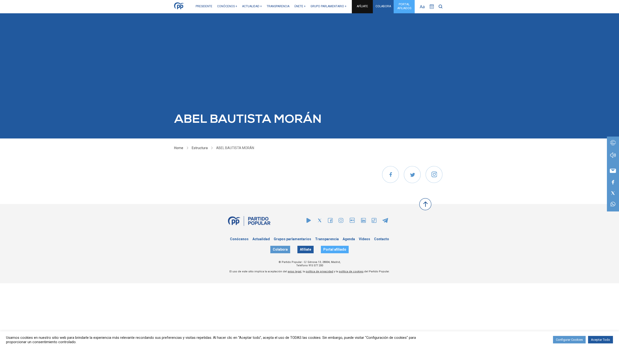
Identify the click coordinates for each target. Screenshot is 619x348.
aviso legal (294, 271)
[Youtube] (308, 221)
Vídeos (364, 239)
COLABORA (383, 6)
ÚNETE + (300, 6)
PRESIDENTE (204, 6)
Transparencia (327, 239)
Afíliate (305, 249)
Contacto (381, 239)
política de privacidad (319, 271)
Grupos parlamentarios (292, 239)
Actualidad (261, 239)
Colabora (280, 249)
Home (178, 148)
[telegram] (385, 221)
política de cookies (351, 271)
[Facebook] (330, 221)
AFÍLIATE (362, 6)
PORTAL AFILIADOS (404, 6)
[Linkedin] (363, 221)
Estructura (200, 148)
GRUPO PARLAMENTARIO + (328, 6)
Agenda (349, 239)
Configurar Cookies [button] (569, 339)
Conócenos (239, 239)
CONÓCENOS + (227, 6)
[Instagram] (341, 221)
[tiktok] (374, 221)
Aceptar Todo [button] (600, 339)
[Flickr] (352, 222)
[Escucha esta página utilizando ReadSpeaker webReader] (613, 157)
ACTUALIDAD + (252, 6)
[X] (319, 221)
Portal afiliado (334, 249)
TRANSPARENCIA (278, 6)
